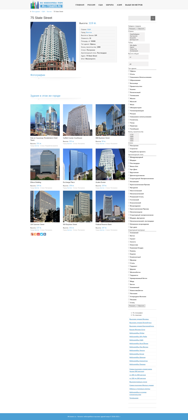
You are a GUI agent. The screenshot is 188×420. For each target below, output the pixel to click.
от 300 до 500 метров (137, 375)
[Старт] (153, 18)
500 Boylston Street (70, 224)
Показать (132, 29)
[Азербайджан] (137, 34)
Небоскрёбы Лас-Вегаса (138, 347)
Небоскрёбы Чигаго (137, 350)
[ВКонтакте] (44, 234)
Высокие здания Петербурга (140, 322)
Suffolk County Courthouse (72, 138)
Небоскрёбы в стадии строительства (137, 393)
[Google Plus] (32, 234)
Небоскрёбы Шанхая (137, 357)
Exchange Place (69, 182)
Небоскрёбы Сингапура (138, 361)
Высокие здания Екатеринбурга (141, 326)
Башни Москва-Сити (137, 329)
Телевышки (133, 398)
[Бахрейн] (137, 38)
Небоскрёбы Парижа (137, 364)
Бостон (49, 11)
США (43, 11)
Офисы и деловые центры (139, 389)
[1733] (134, 135)
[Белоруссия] (137, 40)
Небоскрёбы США (136, 340)
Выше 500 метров (134, 5)
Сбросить (141, 29)
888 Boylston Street (103, 138)
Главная (80, 5)
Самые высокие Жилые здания (141, 385)
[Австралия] (137, 36)
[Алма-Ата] (139, 49)
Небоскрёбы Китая (136, 354)
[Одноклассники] (35, 234)
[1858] (134, 136)
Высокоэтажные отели (138, 382)
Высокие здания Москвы (139, 319)
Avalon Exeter (101, 182)
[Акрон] (139, 47)
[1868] (134, 140)
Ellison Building (35, 182)
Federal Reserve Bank (104, 224)
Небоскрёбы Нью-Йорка (138, 343)
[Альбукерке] (139, 51)
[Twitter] (41, 234)
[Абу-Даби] (139, 45)
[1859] (134, 138)
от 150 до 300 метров (137, 378)
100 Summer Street (37, 224)
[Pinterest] (38, 234)
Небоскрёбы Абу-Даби (138, 336)
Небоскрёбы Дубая (136, 333)
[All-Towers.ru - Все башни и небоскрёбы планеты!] (46, 4)
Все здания (36, 11)
